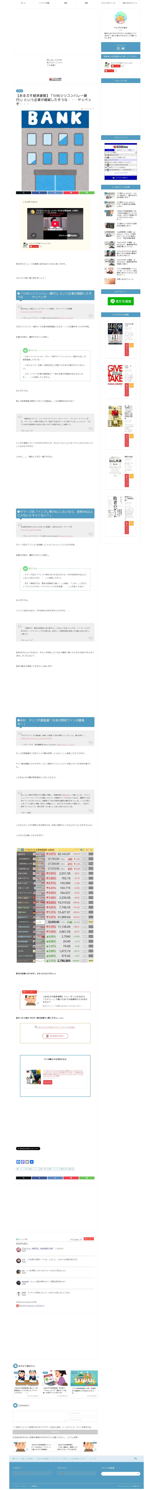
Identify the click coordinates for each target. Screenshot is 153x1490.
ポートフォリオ (54, 1169)
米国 (72, 1169)
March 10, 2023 (66, 536)
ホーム (23, 3)
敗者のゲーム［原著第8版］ (129, 498)
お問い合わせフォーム (129, 3)
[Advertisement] (55, 32)
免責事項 (34, 1486)
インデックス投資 (22, 1169)
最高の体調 (129, 457)
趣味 (86, 3)
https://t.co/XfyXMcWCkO (31, 312)
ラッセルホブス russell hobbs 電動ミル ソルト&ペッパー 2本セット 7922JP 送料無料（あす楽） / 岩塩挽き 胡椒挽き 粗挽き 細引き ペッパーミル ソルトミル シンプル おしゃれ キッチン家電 (63, 1073)
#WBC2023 (25, 738)
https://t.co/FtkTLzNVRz (31, 530)
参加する (134, 174)
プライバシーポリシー (21, 1486)
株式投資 (64, 1169)
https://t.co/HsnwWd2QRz (41, 738)
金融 (65, 3)
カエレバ (54, 1078)
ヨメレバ (128, 329)
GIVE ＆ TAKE (129, 367)
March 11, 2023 (66, 318)
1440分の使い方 (129, 325)
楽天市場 (48, 1082)
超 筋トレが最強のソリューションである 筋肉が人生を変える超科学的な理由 (129, 412)
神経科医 (65, 795)
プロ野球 (44, 1169)
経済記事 (19, 91)
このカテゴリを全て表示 (120, 173)
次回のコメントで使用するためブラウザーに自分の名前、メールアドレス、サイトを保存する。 (54, 1427)
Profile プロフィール (108, 3)
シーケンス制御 (44, 3)
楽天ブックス (127, 349)
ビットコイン (34, 1169)
